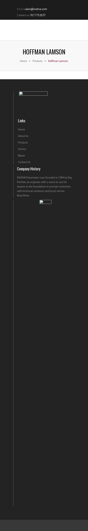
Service (22, 149)
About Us (23, 136)
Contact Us (24, 162)
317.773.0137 (38, 15)
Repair (21, 155)
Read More (23, 195)
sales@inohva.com (36, 9)
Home (23, 61)
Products (38, 61)
